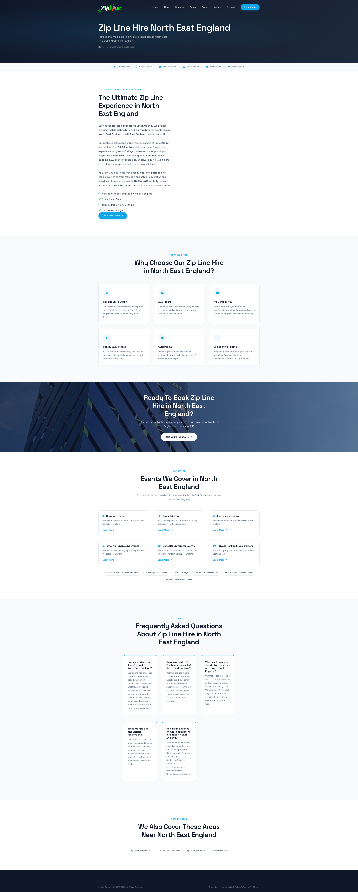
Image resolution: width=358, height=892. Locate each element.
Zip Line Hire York (219, 851)
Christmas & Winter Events (206, 573)
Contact (231, 7)
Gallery (217, 7)
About (167, 7)
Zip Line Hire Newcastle (141, 851)
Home (155, 7)
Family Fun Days (181, 573)
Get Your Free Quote (177, 437)
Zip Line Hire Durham (196, 851)
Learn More (108, 530)
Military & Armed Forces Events (239, 573)
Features (179, 7)
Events (205, 7)
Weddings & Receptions (156, 573)
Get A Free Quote (111, 215)
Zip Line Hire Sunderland (169, 851)
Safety (193, 7)
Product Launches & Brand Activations (122, 573)
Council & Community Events (179, 580)
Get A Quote (250, 7)
